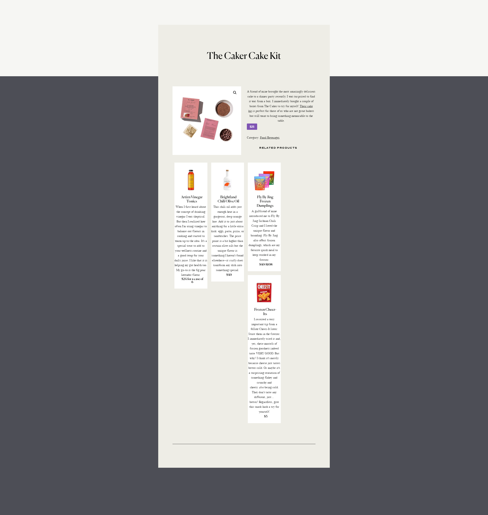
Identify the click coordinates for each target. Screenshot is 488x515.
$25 (252, 126)
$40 (229, 275)
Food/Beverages (270, 137)
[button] (234, 92)
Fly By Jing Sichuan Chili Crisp (265, 221)
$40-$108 (265, 264)
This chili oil (221, 207)
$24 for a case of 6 (192, 281)
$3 (265, 416)
